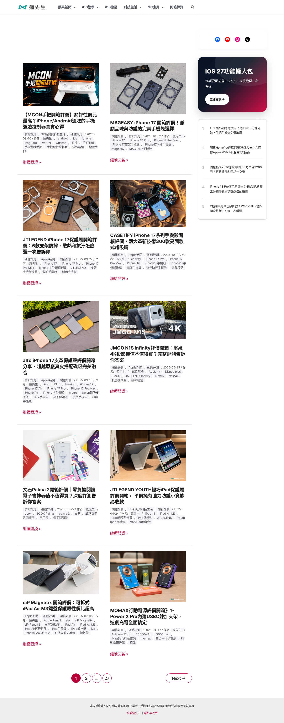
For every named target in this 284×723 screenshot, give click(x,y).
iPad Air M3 (168, 513)
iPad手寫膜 (59, 628)
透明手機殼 (69, 272)
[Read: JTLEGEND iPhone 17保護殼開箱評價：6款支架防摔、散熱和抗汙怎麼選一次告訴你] (61, 205)
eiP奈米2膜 (52, 624)
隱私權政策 (150, 713)
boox (28, 513)
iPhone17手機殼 (155, 263)
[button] (193, 7)
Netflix (159, 376)
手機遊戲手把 (33, 147)
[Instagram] (237, 39)
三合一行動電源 (166, 638)
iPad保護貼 (144, 517)
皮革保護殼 (60, 397)
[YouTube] (227, 39)
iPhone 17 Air (33, 388)
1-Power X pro (121, 634)
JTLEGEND (78, 267)
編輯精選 (78, 147)
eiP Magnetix (84, 620)
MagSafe (31, 142)
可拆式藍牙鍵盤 (65, 633)
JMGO (116, 376)
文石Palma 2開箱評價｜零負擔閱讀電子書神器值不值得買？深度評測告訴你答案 (59, 495)
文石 (77, 513)
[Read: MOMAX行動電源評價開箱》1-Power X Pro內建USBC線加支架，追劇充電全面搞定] (148, 576)
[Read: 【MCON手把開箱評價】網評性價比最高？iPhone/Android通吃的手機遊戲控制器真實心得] (61, 84)
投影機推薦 (119, 380)
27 (107, 678)
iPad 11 (150, 513)
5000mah (162, 634)
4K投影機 (137, 371)
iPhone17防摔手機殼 (157, 144)
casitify (136, 259)
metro (73, 392)
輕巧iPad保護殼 (140, 522)
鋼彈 (133, 642)
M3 (93, 628)
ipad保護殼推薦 (122, 517)
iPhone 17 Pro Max (166, 140)
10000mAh (143, 634)
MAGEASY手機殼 (140, 149)
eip (68, 620)
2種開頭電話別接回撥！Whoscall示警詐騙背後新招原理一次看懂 (236, 208)
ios (75, 138)
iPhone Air (133, 263)
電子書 (44, 517)
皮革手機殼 (80, 397)
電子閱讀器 (60, 517)
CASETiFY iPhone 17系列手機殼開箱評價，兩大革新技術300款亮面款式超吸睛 (147, 241)
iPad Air (70, 624)
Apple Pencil (52, 620)
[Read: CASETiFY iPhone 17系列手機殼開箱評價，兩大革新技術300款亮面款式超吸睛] (148, 203)
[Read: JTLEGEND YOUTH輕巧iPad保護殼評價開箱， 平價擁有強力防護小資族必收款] (148, 455)
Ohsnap (61, 142)
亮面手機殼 (134, 267)
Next (179, 678)
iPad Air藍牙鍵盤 (36, 628)
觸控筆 (84, 633)
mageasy (118, 149)
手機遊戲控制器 (57, 147)
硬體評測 (76, 134)
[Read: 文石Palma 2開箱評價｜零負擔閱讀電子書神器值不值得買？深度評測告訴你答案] (61, 455)
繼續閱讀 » (32, 162)
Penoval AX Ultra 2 (37, 633)
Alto (46, 384)
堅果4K (174, 376)
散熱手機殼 (49, 272)
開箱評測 (30, 134)
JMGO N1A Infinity (137, 376)
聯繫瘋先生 (133, 713)
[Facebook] (217, 39)
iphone (86, 138)
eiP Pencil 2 (32, 624)
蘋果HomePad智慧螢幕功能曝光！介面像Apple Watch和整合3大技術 (235, 150)
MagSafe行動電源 (124, 638)
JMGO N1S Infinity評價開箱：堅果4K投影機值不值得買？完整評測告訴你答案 (147, 354)
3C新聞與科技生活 (53, 134)
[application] (73, 7)
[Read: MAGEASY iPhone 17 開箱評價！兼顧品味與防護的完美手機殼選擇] (148, 88)
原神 (74, 142)
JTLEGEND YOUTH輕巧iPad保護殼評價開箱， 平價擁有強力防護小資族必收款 (147, 495)
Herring (70, 384)
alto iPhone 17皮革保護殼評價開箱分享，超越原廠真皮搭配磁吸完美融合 (59, 366)
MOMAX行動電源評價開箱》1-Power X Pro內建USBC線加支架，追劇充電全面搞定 (146, 616)
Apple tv (154, 371)
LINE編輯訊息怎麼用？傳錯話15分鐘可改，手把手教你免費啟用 (235, 130)
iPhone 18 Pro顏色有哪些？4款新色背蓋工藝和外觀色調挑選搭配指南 (236, 189)
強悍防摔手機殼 (156, 267)
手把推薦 (88, 142)
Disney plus (173, 371)
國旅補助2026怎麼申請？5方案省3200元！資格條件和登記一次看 (236, 169)
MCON (46, 142)
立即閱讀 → (217, 99)
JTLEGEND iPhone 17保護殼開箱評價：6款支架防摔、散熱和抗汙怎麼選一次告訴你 (60, 245)
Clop (57, 384)
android (63, 138)
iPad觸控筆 (78, 628)
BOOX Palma (45, 513)
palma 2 (64, 513)
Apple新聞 (48, 259)
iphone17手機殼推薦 (52, 267)
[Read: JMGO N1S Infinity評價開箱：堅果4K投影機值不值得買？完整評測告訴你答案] (148, 320)
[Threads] (247, 39)
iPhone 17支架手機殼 (126, 144)
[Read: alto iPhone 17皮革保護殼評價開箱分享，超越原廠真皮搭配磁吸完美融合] (61, 326)
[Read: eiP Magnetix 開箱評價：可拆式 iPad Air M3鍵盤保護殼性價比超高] (61, 572)
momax (146, 638)
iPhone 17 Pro (139, 140)
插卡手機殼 (41, 397)
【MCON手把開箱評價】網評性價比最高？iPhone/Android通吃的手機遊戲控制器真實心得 (60, 120)
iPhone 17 (118, 140)
